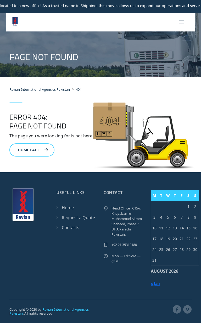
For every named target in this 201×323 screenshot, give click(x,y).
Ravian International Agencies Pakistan (49, 311)
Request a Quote (78, 217)
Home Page (29, 149)
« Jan (155, 283)
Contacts (70, 227)
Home (68, 208)
